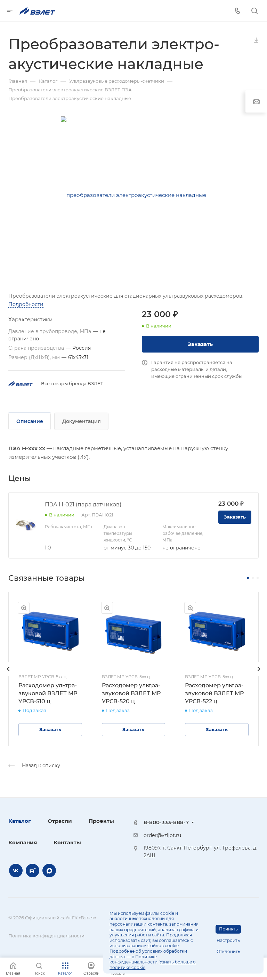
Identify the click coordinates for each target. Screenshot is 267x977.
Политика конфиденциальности (46, 935)
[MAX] (49, 870)
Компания (22, 842)
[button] (248, 578)
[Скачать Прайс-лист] (256, 39)
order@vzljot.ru (162, 835)
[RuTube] (32, 870)
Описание (29, 421)
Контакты (67, 842)
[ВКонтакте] (16, 870)
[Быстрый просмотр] (23, 607)
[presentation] (8, 676)
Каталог (19, 821)
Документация (81, 421)
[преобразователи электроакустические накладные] (133, 195)
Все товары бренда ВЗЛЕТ (72, 383)
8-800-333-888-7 (166, 822)
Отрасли (60, 821)
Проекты (101, 821)
